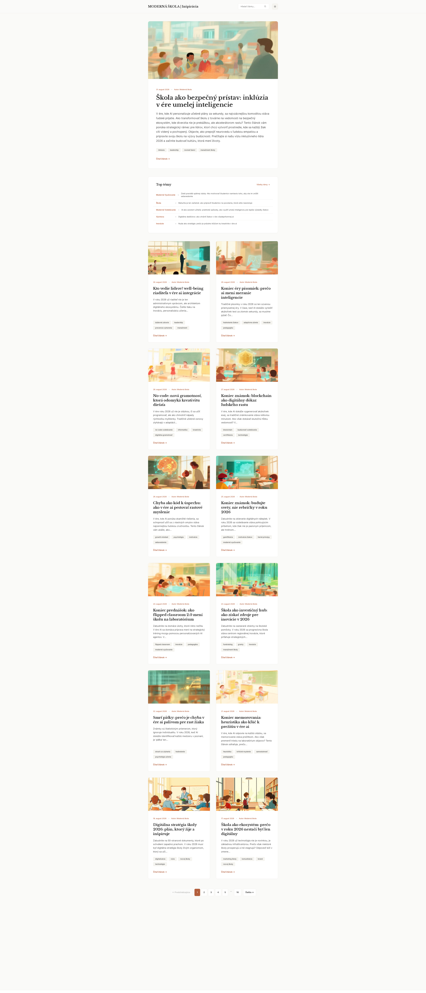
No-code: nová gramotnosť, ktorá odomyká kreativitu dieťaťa (177, 400)
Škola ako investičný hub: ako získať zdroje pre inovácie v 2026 (244, 615)
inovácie (160, 223)
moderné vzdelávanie (166, 210)
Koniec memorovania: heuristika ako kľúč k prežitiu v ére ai (241, 722)
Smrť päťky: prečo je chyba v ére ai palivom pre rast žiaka (178, 719)
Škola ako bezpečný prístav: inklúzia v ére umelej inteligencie (212, 101)
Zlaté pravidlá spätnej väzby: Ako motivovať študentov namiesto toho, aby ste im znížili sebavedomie (219, 194)
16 (237, 892)
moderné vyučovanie (165, 195)
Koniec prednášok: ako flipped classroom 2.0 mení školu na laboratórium (178, 615)
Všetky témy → (263, 184)
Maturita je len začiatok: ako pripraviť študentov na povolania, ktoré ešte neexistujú (215, 203)
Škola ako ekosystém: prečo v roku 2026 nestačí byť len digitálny (245, 829)
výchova (160, 217)
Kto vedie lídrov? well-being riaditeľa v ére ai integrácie (178, 290)
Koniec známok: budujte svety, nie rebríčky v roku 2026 (244, 507)
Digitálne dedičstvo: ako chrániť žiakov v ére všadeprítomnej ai (206, 217)
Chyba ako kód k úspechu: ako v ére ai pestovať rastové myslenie (177, 507)
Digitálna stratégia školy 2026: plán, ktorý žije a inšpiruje (175, 829)
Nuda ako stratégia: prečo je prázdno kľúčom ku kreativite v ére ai (207, 223)
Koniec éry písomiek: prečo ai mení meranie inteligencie (246, 293)
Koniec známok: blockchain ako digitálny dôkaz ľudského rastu (246, 400)
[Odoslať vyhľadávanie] (265, 6)
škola (158, 203)
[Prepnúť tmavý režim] (275, 7)
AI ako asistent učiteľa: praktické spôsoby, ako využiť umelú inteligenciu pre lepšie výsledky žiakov (224, 210)
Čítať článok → (163, 159)
